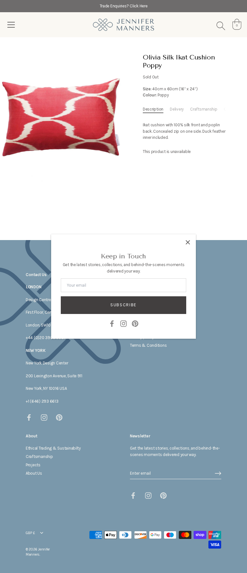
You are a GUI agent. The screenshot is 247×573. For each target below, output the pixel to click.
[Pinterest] (135, 323)
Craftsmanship (203, 109)
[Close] (188, 242)
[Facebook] (112, 323)
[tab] (156, 109)
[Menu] (11, 25)
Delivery (177, 109)
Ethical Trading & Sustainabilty (53, 448)
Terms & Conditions (148, 345)
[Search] (221, 26)
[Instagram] (123, 323)
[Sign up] (218, 473)
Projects (33, 464)
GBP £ (30, 533)
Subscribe (123, 304)
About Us (34, 473)
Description (153, 109)
